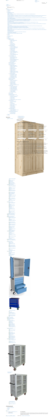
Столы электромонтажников (15, 19)
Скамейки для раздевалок (12, 78)
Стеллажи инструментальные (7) (11, 312)
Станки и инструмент (26, 27)
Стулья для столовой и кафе (23, 15)
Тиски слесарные (12, 97)
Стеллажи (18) (11, 181)
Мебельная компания (10, 9)
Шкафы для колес (12, 70)
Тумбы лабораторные (23, 31)
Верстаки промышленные (27, 17)
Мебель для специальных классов (14, 84)
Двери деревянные (12, 44)
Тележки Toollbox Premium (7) (11, 255)
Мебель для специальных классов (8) (12, 250)
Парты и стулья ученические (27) (11, 242)
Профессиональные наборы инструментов (15, 99)
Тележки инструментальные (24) (12, 252)
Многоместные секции (16, 29)
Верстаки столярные (10, 19)
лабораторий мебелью (40, 146)
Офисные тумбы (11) (12, 335)
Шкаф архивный (12, 67)
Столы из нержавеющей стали (33, 16)
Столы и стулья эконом (23, 16)
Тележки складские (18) (12, 314)
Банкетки (20, 29)
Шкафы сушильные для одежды (21, 20)
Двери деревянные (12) (12, 183)
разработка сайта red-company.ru (26, 415)
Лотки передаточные (14, 33)
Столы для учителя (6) (12, 245)
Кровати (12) (11, 180)
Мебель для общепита (10, 14)
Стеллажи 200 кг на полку (11, 22)
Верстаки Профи (22, 17)
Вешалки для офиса (11, 30)
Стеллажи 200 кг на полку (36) (11, 232)
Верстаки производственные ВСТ (34, 17)
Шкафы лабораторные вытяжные (17, 31)
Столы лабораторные (10, 31)
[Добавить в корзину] (24, 131)
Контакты (9, 34)
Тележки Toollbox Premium (24, 25)
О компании (9, 10)
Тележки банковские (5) (12, 401)
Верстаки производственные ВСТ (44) (12, 208)
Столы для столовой (10, 15)
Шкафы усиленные (12, 69)
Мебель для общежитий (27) (11, 239)
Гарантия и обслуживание (11, 407)
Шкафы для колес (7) (12, 226)
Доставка (9, 408)
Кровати (11, 41)
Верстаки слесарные (11, 55)
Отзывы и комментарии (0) (20, 136)
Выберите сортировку (20, 119)
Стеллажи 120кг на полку (29, 22)
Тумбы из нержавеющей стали (16, 15)
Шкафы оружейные (27, 20)
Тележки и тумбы (11, 85)
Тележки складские (19, 26)
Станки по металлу (12, 98)
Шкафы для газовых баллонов (13, 20)
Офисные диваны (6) (12, 337)
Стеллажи (11, 42)
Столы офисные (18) (12, 332)
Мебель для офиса (10, 28)
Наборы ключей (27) (12, 324)
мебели (39, 152)
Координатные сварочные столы (19, 27)
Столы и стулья (12, 43)
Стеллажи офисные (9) (12, 336)
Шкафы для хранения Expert (13, 66)
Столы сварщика (14, 27)
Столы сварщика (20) (10, 317)
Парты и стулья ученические (11, 23)
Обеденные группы (33, 15)
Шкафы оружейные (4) (12, 230)
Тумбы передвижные (14, 26)
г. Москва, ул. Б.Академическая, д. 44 (12, 411)
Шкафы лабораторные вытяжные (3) (12, 341)
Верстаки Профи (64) (12, 205)
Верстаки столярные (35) (11, 213)
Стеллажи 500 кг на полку (17, 22)
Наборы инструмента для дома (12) (12, 321)
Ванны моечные (28, 16)
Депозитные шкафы (19, 33)
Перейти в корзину (8, 5)
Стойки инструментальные (30, 25)
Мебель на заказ (10, 27)
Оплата (8, 409)
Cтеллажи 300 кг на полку (35, 22)
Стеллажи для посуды (39, 16)
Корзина (36, 0)
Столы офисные (23, 29)
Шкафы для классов (31, 23)
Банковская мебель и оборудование (12, 32)
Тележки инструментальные (11, 25)
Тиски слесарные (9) (12, 323)
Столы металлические (40, 17)
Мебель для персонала (10, 29)
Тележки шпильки (38, 15)
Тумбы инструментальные (17, 25)
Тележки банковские (10, 33)
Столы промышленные (10, 17)
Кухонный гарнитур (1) (12, 189)
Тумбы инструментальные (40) (12, 253)
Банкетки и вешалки (26, 23)
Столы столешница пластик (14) (11, 194)
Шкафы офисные (27, 29)
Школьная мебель (11, 79)
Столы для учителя (22, 23)
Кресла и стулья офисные (32, 29)
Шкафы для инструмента (13, 68)
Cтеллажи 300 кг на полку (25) (11, 238)
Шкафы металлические (27, 19)
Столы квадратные (42, 15)
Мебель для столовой (17, 23)
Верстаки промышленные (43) (11, 206)
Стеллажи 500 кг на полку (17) (11, 233)
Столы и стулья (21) (12, 182)
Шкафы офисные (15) (12, 333)
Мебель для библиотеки (37, 23)
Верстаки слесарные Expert (16, 17)
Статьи (8, 37)
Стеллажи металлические (11, 21)
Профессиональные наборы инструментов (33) (12, 326)
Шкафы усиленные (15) (12, 224)
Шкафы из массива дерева (13, 40)
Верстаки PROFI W (13, 18)
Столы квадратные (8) (12, 192)
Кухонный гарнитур (29, 15)
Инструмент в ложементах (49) (11, 322)
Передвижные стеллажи (23, 22)
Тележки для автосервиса (36, 25)
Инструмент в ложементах (13, 96)
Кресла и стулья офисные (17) (11, 334)
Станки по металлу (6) (12, 325)
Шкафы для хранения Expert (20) (12, 219)
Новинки (9, 114)
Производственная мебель (11, 12)
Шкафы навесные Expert (13, 65)
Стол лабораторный (19, 133)
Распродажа (9, 11)
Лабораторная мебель (11, 108)
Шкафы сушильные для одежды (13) (12, 229)
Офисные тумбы (37, 29)
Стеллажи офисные (41, 29)
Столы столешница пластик (13, 51)
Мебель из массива (10, 13)
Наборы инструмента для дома (14, 95)
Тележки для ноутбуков (24, 26)
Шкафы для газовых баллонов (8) (11, 227)
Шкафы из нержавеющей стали (16, 16)
